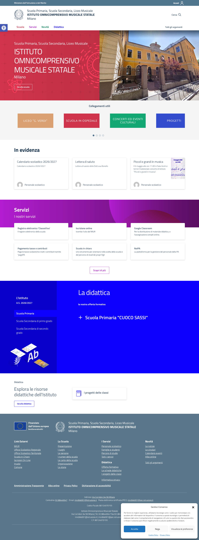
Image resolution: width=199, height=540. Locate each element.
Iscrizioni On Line (22, 460)
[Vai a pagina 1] (93, 135)
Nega (157, 529)
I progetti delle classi (111, 474)
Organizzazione (65, 463)
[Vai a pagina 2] (97, 135)
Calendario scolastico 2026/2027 (37, 161)
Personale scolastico (111, 446)
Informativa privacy (111, 479)
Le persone (63, 453)
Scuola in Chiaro (22, 456)
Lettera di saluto (85, 161)
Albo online (150, 456)
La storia (62, 467)
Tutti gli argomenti (173, 27)
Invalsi (17, 463)
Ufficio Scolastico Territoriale (27, 453)
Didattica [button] (59, 27)
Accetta (134, 529)
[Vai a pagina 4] (103, 135)
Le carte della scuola (68, 460)
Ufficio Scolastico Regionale (27, 449)
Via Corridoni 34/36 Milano (103, 497)
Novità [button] (45, 27)
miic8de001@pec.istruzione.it (140, 500)
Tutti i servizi (107, 456)
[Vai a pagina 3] (100, 135)
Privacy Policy (165, 535)
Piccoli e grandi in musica (148, 161)
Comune (18, 467)
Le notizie (150, 446)
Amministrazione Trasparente (29, 485)
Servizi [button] (33, 27)
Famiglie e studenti (111, 449)
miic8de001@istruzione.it (86, 500)
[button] (4, 28)
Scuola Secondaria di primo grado (34, 321)
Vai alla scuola (23, 86)
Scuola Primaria (25, 313)
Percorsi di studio (110, 453)
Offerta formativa (110, 467)
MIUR (17, 446)
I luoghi (61, 449)
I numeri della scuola (68, 456)
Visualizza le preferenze (182, 529)
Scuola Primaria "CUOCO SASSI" (116, 317)
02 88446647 (61, 500)
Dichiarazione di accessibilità (96, 485)
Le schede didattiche (111, 470)
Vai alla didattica (24, 403)
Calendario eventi (153, 453)
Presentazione (65, 446)
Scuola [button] (20, 27)
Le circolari (150, 449)
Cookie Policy (153, 535)
